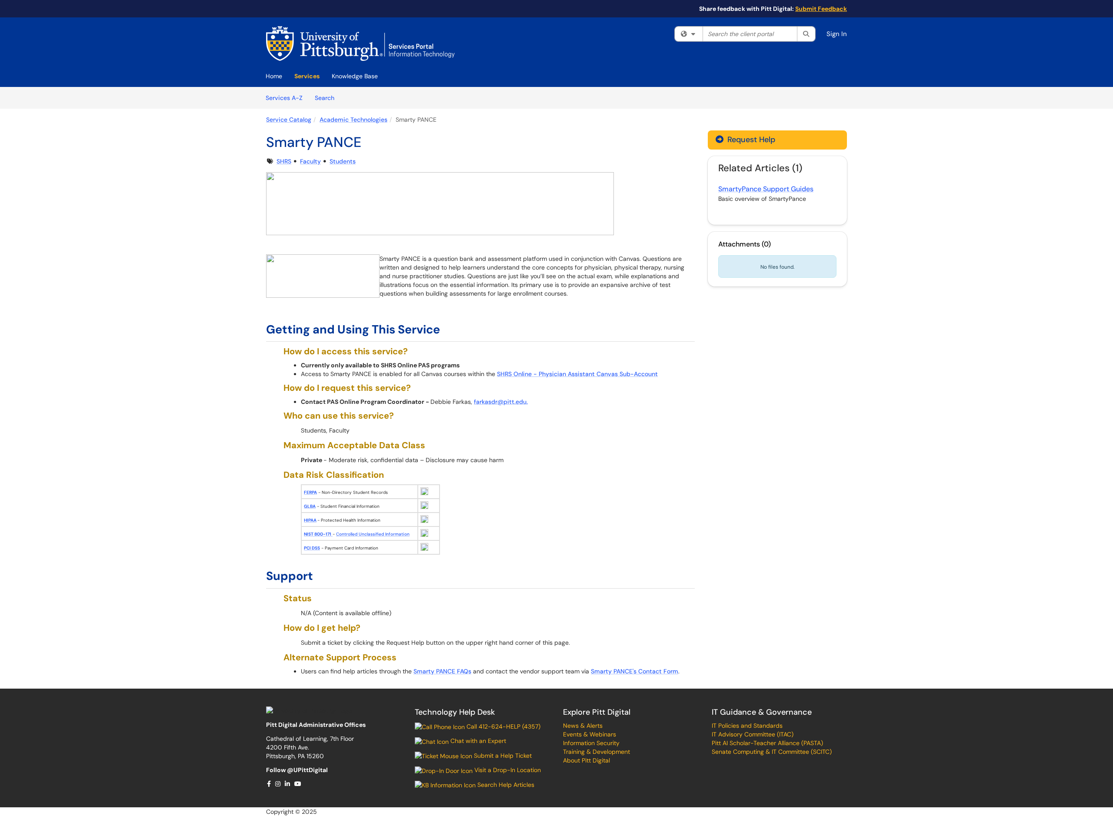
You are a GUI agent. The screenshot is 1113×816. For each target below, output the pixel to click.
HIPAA (310, 520)
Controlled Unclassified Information (373, 534)
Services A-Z (284, 98)
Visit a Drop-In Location (507, 770)
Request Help (750, 139)
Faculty (310, 161)
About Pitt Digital (586, 760)
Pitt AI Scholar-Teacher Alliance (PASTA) (767, 743)
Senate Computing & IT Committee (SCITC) (772, 752)
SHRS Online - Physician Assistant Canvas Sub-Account (577, 374)
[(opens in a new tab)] (360, 43)
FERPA (310, 492)
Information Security (591, 743)
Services (307, 76)
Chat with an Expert (477, 741)
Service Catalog (288, 119)
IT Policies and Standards (747, 725)
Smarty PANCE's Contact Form (634, 671)
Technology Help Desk (455, 712)
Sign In (836, 34)
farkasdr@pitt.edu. (501, 402)
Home (274, 76)
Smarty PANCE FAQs (442, 671)
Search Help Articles (505, 785)
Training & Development (596, 752)
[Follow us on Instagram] (278, 784)
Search (327, 97)
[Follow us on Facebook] (269, 784)
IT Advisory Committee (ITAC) (752, 734)
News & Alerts (583, 725)
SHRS (284, 161)
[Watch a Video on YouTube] (298, 784)
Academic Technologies (353, 119)
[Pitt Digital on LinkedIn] (288, 784)
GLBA (310, 506)
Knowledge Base (355, 76)
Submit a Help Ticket (502, 755)
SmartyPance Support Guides (765, 188)
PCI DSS (312, 548)
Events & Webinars (589, 734)
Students (343, 161)
